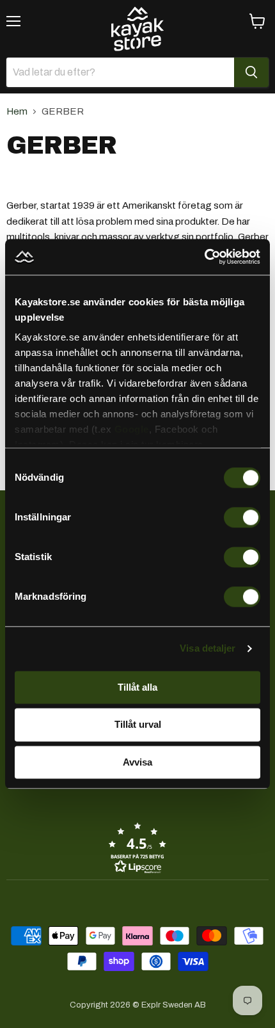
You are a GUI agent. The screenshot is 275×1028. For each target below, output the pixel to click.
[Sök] (251, 72)
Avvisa (137, 762)
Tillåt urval (137, 724)
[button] (137, 847)
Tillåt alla (137, 687)
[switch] (242, 517)
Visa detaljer (207, 648)
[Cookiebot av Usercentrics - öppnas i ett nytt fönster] (204, 256)
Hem (17, 111)
